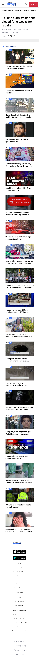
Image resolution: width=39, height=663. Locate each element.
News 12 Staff (6, 30)
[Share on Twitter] (11, 36)
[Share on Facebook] (8, 36)
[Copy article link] (14, 36)
